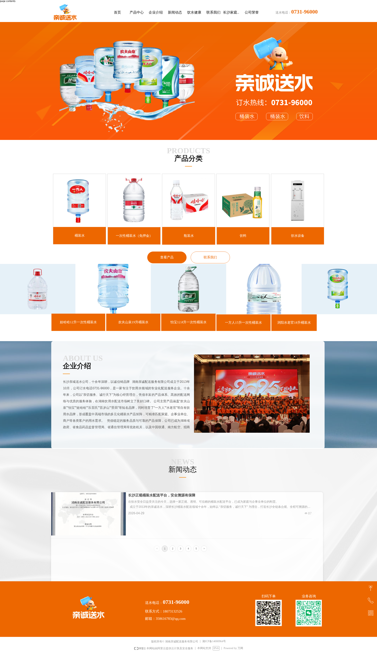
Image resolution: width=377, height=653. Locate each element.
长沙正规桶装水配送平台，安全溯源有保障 (161, 495)
